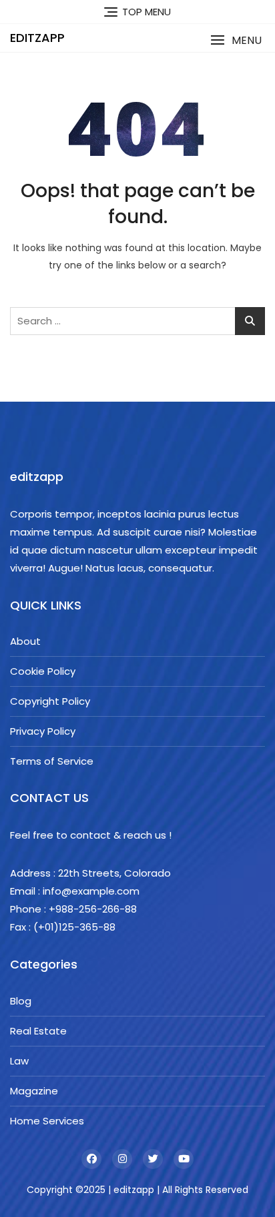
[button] (236, 40)
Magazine (34, 1091)
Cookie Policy (42, 671)
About (25, 641)
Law (19, 1061)
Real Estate (38, 1031)
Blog (20, 1001)
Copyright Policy (50, 701)
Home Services (47, 1121)
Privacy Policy (42, 731)
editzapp (37, 37)
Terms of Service (51, 761)
